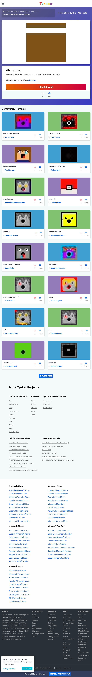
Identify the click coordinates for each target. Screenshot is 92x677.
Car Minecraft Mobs (56, 507)
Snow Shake (9, 268)
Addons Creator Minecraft (59, 530)
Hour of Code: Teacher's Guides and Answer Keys (58, 460)
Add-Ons (34, 408)
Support (35, 620)
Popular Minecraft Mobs (58, 500)
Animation (12, 418)
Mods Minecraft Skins (18, 493)
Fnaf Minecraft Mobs (56, 497)
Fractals (11, 415)
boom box (53, 362)
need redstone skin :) (11, 297)
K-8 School (82, 642)
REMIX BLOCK (46, 86)
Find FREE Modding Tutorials (18, 460)
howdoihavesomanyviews (15, 203)
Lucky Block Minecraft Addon (60, 534)
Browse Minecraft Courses (17, 446)
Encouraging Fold (11, 333)
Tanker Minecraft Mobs (57, 514)
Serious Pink (9, 301)
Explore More (46, 376)
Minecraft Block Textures (19, 541)
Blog (34, 615)
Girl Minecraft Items (17, 598)
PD (79, 650)
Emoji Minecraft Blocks (18, 547)
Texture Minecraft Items (19, 591)
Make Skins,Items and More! (18, 443)
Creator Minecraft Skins (19, 504)
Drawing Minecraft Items (19, 594)
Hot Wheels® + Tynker (49, 453)
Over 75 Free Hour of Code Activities (54, 457)
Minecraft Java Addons (57, 544)
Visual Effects (13, 404)
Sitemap (35, 631)
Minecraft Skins (69, 620)
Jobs (34, 625)
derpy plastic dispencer (12, 264)
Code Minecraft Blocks (18, 558)
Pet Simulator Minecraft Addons (61, 547)
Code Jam (66, 655)
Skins (32, 401)
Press (34, 623)
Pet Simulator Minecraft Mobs (60, 511)
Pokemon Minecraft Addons (59, 554)
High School (83, 634)
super (51, 297)
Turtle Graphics (14, 432)
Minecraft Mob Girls (56, 504)
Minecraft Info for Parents (17, 467)
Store (34, 636)
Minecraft (24, 11)
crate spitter (53, 264)
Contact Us (67, 668)
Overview (51, 615)
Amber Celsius (56, 366)
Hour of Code (68, 658)
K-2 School (82, 639)
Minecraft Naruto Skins (18, 507)
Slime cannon (8, 362)
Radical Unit (55, 170)
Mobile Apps (37, 628)
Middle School (83, 631)
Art (10, 401)
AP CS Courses (83, 636)
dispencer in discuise (57, 166)
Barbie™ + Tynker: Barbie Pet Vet (52, 446)
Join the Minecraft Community (19, 450)
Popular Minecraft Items (19, 581)
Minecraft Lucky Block (18, 544)
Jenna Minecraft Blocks (18, 561)
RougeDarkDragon (58, 235)
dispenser (6, 232)
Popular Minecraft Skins (19, 500)
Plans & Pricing (53, 634)
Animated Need (11, 366)
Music (11, 428)
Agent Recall (47, 401)
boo (50, 330)
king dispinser (8, 199)
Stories (11, 425)
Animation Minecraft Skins (20, 514)
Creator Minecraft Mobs (58, 490)
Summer (51, 639)
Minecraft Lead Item (17, 570)
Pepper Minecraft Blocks (19, 554)
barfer (5, 330)
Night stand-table (9, 166)
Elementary (82, 628)
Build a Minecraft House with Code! (20, 457)
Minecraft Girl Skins (17, 517)
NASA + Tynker (46, 450)
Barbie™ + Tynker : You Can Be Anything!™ (55, 443)
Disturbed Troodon (58, 268)
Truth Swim (55, 137)
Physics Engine (14, 411)
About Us (35, 617)
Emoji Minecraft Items (18, 584)
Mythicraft (46, 404)
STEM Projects (83, 655)
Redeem (51, 623)
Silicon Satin (9, 137)
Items (33, 411)
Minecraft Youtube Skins (19, 497)
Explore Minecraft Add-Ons (18, 453)
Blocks (33, 11)
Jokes (10, 408)
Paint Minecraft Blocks (18, 537)
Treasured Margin (11, 235)
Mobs (33, 415)
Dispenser (32, 80)
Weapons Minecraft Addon (59, 537)
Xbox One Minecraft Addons (59, 551)
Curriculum (52, 617)
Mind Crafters (47, 408)
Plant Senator (10, 170)
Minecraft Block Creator (19, 530)
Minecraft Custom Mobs (58, 521)
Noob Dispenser (55, 232)
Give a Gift (52, 620)
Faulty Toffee (56, 203)
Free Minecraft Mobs (56, 517)
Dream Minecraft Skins (18, 511)
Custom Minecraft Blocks (19, 534)
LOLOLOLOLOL (54, 134)
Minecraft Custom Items (19, 574)
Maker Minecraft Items (18, 577)
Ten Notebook (56, 333)
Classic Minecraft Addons (58, 558)
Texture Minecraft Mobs (58, 493)
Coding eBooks (38, 634)
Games (11, 422)
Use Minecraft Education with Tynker (21, 463)
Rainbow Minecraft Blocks (20, 551)
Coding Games (68, 615)
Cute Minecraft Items (17, 601)
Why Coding (52, 625)
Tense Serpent (56, 301)
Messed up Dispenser (11, 134)
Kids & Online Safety (46, 668)
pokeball (52, 199)
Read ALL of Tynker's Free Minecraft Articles (23, 470)
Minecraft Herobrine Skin (19, 521)
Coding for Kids (11, 11)
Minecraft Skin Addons (57, 541)
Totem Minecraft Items (18, 587)
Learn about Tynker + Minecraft (72, 13)
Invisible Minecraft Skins (19, 490)
